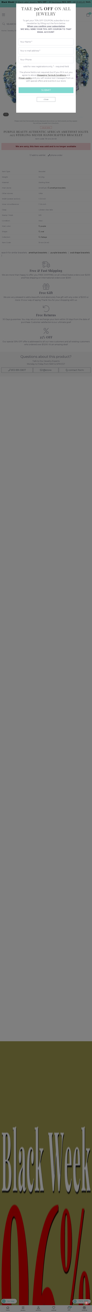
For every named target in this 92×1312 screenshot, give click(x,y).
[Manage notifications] (86, 1303)
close (46, 99)
